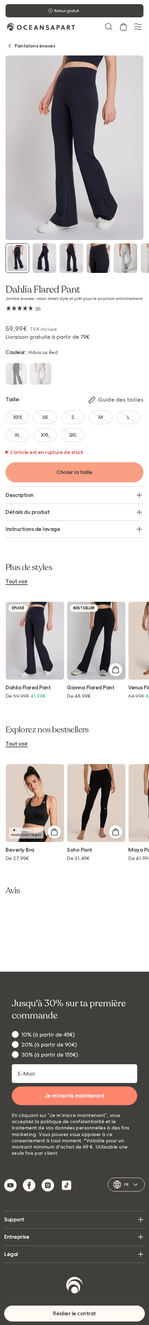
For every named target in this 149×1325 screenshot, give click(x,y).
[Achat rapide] (115, 669)
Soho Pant (79, 850)
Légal (11, 1254)
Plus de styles (29, 567)
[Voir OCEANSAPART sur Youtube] (10, 1185)
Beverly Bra (20, 850)
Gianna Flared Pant (90, 688)
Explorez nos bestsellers (47, 730)
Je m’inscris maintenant (75, 1095)
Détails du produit (28, 512)
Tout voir (17, 582)
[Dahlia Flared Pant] (17, 258)
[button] (109, 26)
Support (14, 1219)
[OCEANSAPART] (41, 27)
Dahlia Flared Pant (28, 688)
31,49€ (78, 858)
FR (126, 1184)
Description (20, 495)
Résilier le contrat (74, 1313)
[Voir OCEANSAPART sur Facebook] (29, 1185)
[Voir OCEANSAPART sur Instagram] (48, 1185)
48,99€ (79, 696)
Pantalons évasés (35, 46)
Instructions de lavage (33, 529)
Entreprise (16, 1236)
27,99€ (17, 858)
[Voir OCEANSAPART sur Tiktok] (66, 1185)
